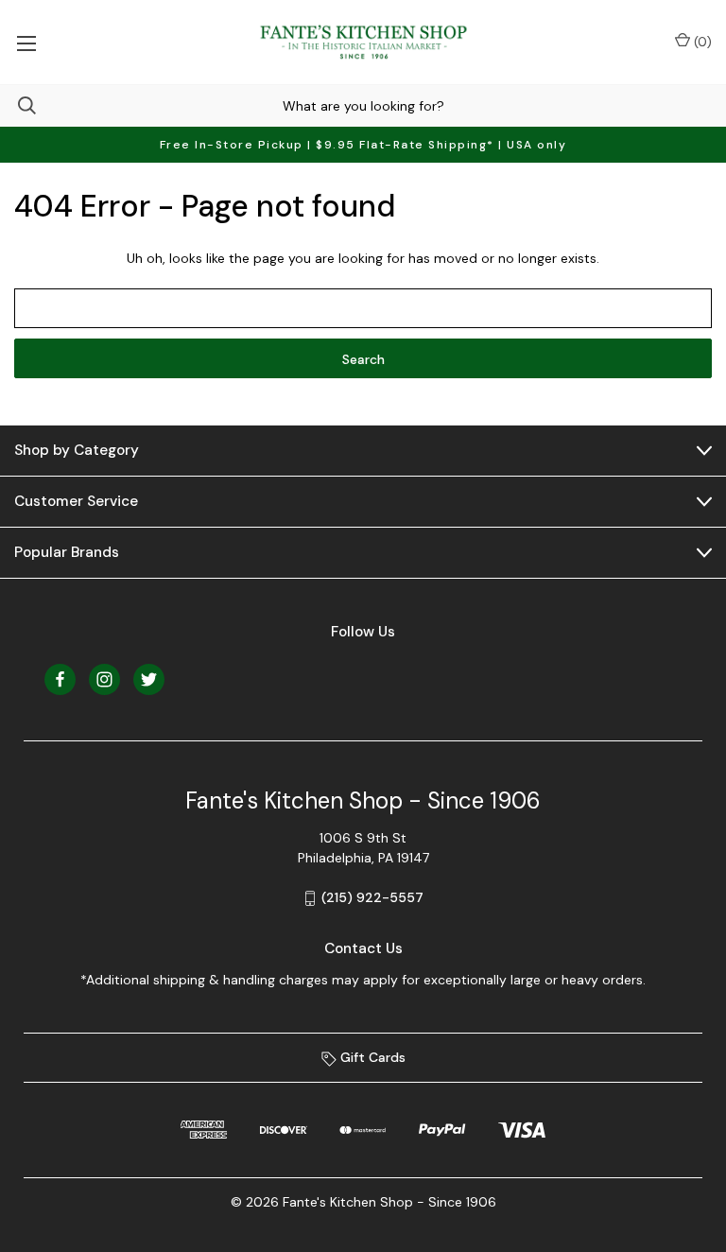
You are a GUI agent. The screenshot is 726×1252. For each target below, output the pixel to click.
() (701, 41)
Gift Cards (371, 1057)
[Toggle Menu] (26, 42)
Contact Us (363, 948)
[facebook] (60, 679)
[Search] (18, 105)
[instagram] (104, 679)
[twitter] (149, 679)
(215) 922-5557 (372, 897)
